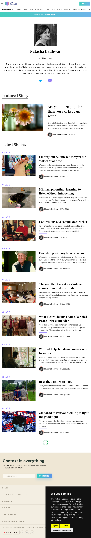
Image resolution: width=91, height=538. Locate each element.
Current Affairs (79, 9)
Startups (39, 9)
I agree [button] (55, 526)
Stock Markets (63, 9)
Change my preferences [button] (62, 530)
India (19, 9)
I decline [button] (65, 526)
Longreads (50, 9)
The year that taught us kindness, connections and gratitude (61, 286)
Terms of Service (32, 527)
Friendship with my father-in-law (61, 253)
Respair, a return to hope (55, 382)
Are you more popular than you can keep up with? (65, 111)
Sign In (85, 3)
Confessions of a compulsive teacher (63, 222)
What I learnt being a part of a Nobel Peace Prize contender (63, 319)
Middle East (28, 9)
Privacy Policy (44, 527)
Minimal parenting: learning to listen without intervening (60, 191)
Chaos (6, 152)
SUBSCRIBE (44, 476)
